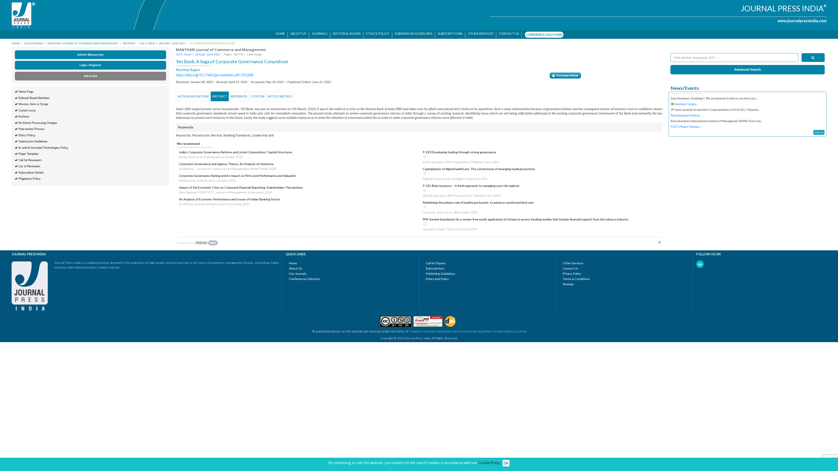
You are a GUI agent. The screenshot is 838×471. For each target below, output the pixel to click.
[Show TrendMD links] (659, 240)
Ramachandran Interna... (686, 105)
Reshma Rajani (188, 67)
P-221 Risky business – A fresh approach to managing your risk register (471, 183)
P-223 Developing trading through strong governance (459, 150)
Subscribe (90, 74)
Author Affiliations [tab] (193, 94)
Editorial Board (345, 33)
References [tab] (239, 94)
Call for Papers (436, 261)
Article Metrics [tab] (280, 94)
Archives (129, 41)
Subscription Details (31, 170)
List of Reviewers (29, 164)
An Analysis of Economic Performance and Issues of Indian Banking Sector (229, 197)
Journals (318, 33)
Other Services (479, 33)
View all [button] (818, 130)
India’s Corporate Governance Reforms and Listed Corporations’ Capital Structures (235, 150)
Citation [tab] (257, 94)
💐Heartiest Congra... (684, 94)
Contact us (507, 33)
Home (278, 33)
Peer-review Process (31, 126)
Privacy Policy (572, 271)
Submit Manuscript (90, 52)
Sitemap (568, 282)
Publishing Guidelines (440, 271)
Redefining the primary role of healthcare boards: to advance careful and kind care (478, 200)
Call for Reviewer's (30, 158)
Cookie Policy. (489, 462)
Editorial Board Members (34, 95)
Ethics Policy (376, 33)
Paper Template (28, 151)
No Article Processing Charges (37, 120)
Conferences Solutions (304, 276)
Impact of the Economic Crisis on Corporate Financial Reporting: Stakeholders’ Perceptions (241, 185)
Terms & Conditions (576, 276)
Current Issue (27, 108)
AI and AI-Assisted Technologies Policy (43, 145)
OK (506, 463)
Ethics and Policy (437, 276)
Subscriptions (448, 33)
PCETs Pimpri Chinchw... (686, 117)
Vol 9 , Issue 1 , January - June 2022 (162, 41)
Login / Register (90, 63)
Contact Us (570, 266)
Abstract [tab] (219, 94)
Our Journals (33, 41)
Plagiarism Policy (29, 176)
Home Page (25, 89)
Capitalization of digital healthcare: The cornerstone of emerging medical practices (479, 167)
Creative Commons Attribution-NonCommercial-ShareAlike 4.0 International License (467, 329)
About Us (297, 33)
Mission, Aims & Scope (33, 102)
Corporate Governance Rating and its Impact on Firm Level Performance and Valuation (237, 173)
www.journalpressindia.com (802, 20)
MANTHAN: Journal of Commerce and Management (83, 41)
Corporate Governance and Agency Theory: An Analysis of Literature (226, 162)
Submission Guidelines (412, 33)
